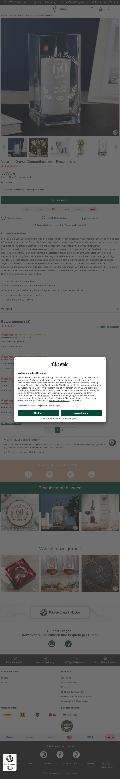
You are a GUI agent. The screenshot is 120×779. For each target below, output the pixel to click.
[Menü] (15, 755)
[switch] (10, 768)
